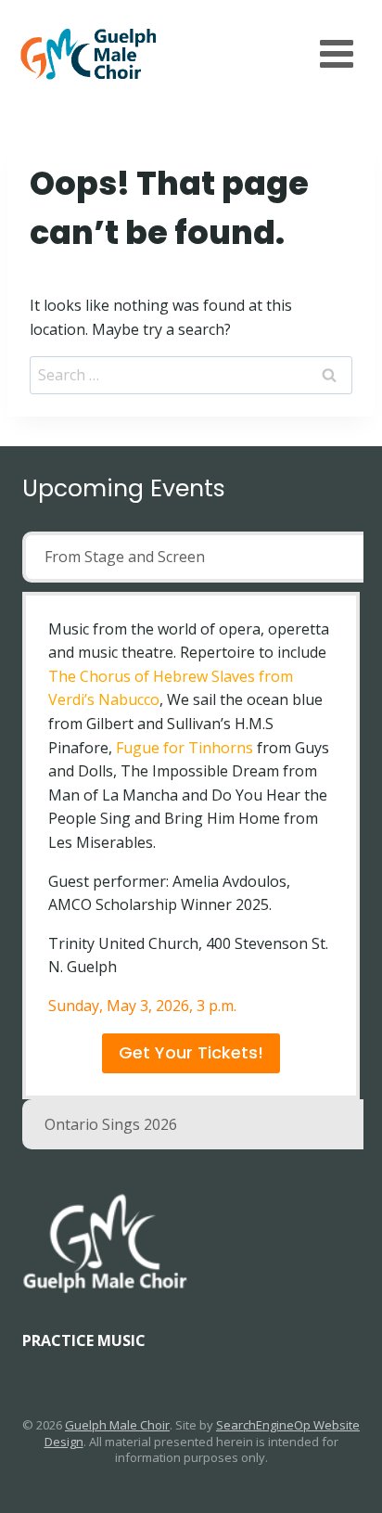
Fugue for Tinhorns (184, 747)
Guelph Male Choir (117, 1425)
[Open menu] (336, 53)
